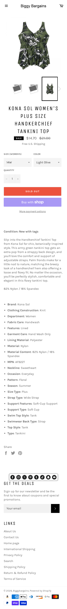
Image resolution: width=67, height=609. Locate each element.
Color (37, 154)
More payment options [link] (32, 211)
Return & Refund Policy (20, 573)
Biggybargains (21, 590)
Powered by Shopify (40, 590)
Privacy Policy (13, 555)
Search (8, 561)
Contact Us (11, 537)
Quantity (9, 170)
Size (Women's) (13, 154)
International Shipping (19, 549)
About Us (10, 531)
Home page (11, 543)
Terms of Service (15, 579)
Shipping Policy (14, 567)
